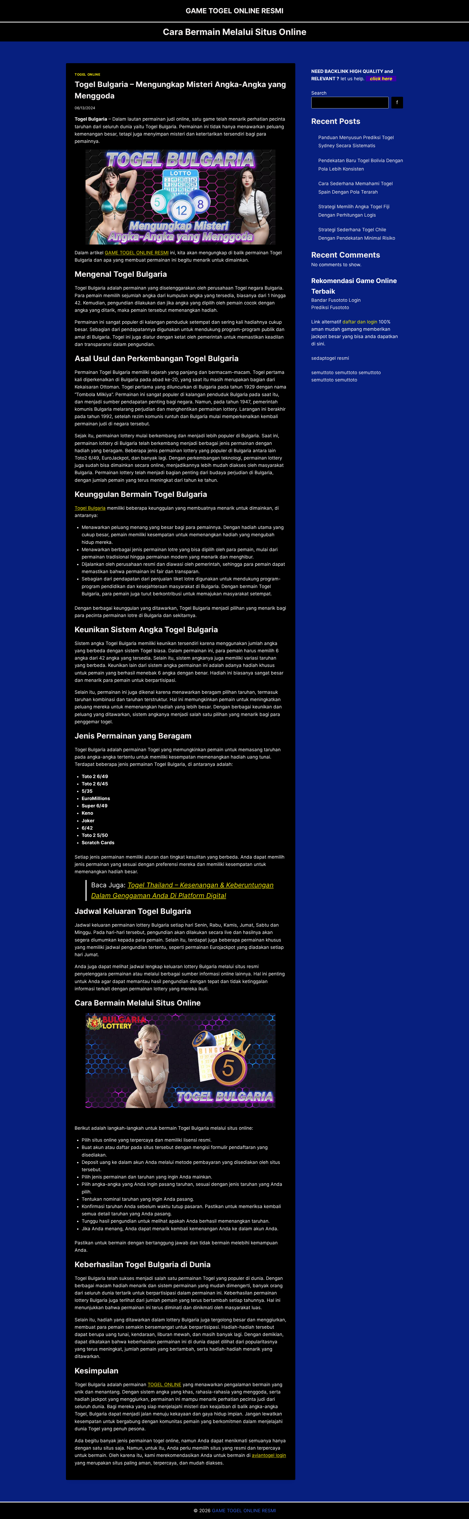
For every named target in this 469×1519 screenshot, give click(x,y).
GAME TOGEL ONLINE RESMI (137, 252)
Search (319, 93)
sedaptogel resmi (330, 358)
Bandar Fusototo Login (336, 300)
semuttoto (322, 372)
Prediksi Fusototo (330, 307)
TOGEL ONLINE (87, 74)
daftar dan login (360, 322)
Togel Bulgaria (90, 508)
